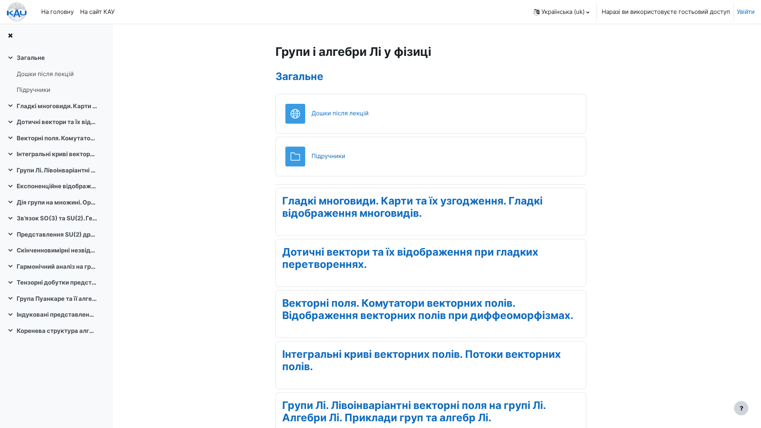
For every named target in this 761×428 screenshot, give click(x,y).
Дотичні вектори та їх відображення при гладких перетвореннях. (57, 122)
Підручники (33, 90)
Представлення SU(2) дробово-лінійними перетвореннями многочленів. (57, 234)
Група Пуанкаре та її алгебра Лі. (57, 298)
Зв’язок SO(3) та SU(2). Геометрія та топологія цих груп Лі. (57, 218)
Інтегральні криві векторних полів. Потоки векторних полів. (57, 154)
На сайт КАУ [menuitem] (97, 11)
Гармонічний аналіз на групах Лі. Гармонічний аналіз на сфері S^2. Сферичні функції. (57, 266)
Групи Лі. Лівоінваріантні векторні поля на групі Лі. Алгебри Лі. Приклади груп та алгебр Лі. (57, 170)
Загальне (31, 57)
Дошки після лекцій (45, 74)
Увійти (746, 11)
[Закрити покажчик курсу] (10, 36)
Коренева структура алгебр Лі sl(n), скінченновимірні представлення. (57, 330)
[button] (561, 12)
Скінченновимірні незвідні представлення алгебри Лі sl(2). (57, 250)
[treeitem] (56, 74)
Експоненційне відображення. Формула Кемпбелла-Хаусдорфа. (57, 186)
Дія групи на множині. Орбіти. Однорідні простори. (57, 202)
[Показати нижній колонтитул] (741, 408)
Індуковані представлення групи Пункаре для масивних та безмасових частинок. (57, 314)
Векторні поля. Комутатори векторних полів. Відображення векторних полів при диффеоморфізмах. (57, 138)
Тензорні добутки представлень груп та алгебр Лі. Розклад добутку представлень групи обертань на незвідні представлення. (57, 282)
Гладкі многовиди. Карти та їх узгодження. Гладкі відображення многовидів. (57, 106)
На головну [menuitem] (57, 11)
